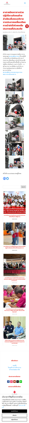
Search (23, 187)
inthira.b (6, 32)
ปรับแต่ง (14, 415)
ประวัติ (14, 365)
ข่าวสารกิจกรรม (21, 32)
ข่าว (16, 32)
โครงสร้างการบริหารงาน (14, 367)
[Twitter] (7, 177)
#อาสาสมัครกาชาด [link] (14, 56)
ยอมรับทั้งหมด (14, 411)
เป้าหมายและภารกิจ (14, 369)
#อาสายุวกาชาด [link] (17, 72)
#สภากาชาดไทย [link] (7, 74)
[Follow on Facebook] (8, 381)
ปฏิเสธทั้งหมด (14, 419)
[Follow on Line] (20, 381)
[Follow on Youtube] (14, 381)
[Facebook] (4, 177)
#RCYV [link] (14, 74)
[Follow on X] (17, 381)
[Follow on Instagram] (11, 381)
